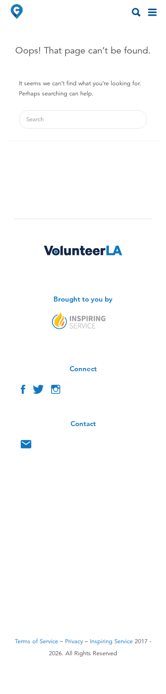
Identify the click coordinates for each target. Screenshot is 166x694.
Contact (26, 446)
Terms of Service (36, 641)
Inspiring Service (111, 641)
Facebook (23, 391)
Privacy (74, 641)
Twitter (38, 391)
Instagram (55, 391)
